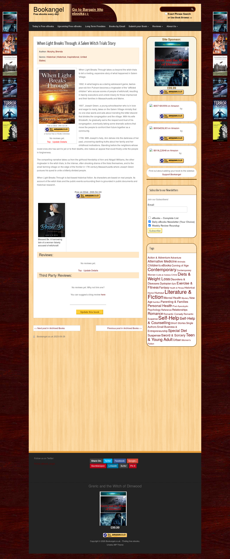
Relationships (179, 309)
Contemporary (162, 269)
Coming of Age (180, 265)
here (103, 294)
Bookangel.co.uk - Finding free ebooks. (123, 541)
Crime (174, 274)
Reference (166, 309)
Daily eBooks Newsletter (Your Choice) (173, 221)
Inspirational (73, 56)
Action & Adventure (159, 257)
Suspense (154, 335)
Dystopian (165, 283)
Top (49, 141)
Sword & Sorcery (173, 335)
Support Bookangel (171, 174)
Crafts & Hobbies (163, 274)
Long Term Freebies (95, 26)
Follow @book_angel (44, 463)
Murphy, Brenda (55, 51)
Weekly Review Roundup (165, 225)
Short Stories (178, 323)
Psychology (154, 309)
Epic (174, 283)
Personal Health (160, 305)
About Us (172, 26)
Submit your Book (139, 26)
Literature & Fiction (170, 294)
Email (151, 204)
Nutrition (156, 301)
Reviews (157, 26)
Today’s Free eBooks (43, 26)
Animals (181, 261)
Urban (177, 340)
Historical (51, 56)
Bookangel (48, 8)
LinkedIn (113, 465)
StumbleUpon (98, 465)
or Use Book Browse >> (180, 17)
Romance (155, 313)
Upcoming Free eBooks (70, 26)
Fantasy (164, 287)
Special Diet (177, 330)
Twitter (108, 460)
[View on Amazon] (172, 117)
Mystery (185, 298)
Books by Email (117, 26)
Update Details (59, 141)
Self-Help (168, 317)
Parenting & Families (174, 301)
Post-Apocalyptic (180, 306)
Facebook (120, 460)
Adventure (176, 257)
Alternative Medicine (162, 261)
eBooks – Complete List (164, 218)
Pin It (132, 465)
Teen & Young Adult (171, 337)
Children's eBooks (159, 265)
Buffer (123, 465)
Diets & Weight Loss (169, 276)
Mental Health (172, 298)
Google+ (132, 460)
